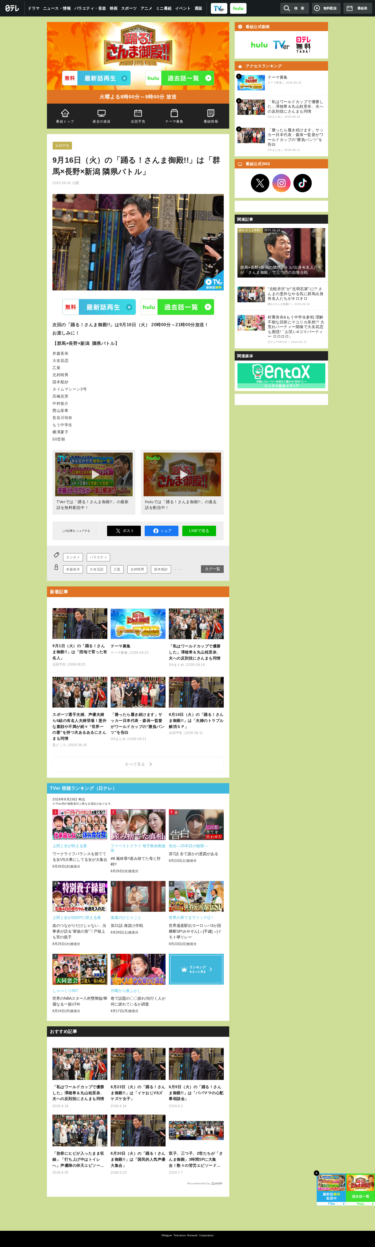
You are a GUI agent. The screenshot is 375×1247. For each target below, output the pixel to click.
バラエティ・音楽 (90, 8)
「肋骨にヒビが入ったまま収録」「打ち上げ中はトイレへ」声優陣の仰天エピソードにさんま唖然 (78, 1159)
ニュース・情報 (57, 8)
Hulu (177, 307)
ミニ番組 (164, 8)
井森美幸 (73, 569)
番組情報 (211, 121)
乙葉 (117, 569)
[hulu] (238, 8)
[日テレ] (12, 8)
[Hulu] (179, 78)
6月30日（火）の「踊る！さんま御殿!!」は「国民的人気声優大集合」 (138, 1159)
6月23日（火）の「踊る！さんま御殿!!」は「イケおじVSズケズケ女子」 (138, 1093)
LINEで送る (199, 530)
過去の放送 (102, 121)
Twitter (260, 183)
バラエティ (98, 557)
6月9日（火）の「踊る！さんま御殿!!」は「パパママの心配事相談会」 (196, 1093)
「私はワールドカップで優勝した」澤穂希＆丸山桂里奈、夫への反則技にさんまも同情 (78, 1093)
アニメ (147, 8)
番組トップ (65, 121)
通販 (199, 8)
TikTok (302, 183)
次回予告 (138, 121)
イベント (183, 8)
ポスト (128, 530)
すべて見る (136, 764)
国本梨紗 (161, 569)
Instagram (281, 183)
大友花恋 (96, 569)
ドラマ (34, 8)
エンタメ (73, 557)
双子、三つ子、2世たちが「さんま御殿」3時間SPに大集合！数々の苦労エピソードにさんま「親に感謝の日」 (196, 1159)
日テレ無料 (303, 45)
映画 (114, 8)
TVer (99, 307)
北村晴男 (137, 569)
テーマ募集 (175, 121)
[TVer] (219, 8)
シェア (166, 530)
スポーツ (129, 8)
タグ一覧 (212, 569)
